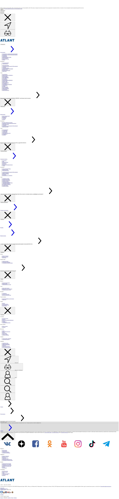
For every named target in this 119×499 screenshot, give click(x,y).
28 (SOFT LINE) (4, 81)
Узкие (3, 161)
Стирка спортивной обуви (6, 168)
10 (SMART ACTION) (5, 178)
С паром (3, 165)
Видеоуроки (4, 257)
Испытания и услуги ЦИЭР (6, 464)
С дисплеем (4, 67)
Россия (12, 497)
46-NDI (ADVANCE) (5, 88)
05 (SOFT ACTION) (5, 186)
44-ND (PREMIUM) (5, 77)
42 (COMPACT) (4, 83)
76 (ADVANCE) (4, 132)
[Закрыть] (7, 17)
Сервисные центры (5, 261)
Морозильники (3, 106)
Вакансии (3, 327)
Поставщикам (4, 305)
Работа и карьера (5, 326)
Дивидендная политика (6, 346)
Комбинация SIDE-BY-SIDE (6, 57)
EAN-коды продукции (5, 294)
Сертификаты (4, 293)
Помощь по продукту (5, 456)
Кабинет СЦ (4, 299)
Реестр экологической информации (7, 320)
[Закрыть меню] (7, 102)
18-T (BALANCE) (5, 185)
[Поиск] (7, 381)
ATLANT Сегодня (5, 318)
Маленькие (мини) (5, 162)
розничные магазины (64, 432)
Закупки (3, 303)
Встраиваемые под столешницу (7, 175)
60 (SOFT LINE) (4, 76)
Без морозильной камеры (6, 70)
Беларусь (1, 497)
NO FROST (4, 117)
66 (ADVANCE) (4, 79)
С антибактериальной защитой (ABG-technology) (10, 66)
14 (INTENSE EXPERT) (6, 183)
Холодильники (3, 44)
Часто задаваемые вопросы (6, 347)
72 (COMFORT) (4, 130)
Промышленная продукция (6, 284)
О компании (2, 314)
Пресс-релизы (4, 333)
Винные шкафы (4, 283)
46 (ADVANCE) (4, 74)
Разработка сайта (3, 489)
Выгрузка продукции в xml (6, 295)
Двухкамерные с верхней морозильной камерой (9, 54)
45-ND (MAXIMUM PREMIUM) (7, 80)
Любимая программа (5, 173)
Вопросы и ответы (5, 256)
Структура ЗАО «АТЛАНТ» (6, 338)
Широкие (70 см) (5, 69)
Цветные (3, 59)
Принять (2, 9)
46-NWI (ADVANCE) (5, 90)
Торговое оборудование (6, 282)
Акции (3, 330)
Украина (15, 497)
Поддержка (2, 252)
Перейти (1, 430)
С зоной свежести (5, 63)
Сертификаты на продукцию (6, 465)
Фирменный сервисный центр (7, 459)
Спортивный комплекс (6, 339)
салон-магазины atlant (48, 432)
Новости (3, 332)
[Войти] (7, 396)
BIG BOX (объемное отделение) (7, 122)
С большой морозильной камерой (7, 68)
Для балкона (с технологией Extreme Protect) (9, 123)
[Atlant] (7, 43)
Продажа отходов (5, 304)
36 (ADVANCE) (4, 89)
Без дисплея (4, 174)
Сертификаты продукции (6, 322)
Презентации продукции (6, 331)
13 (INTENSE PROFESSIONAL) (7, 182)
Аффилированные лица (6, 344)
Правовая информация (4, 488)
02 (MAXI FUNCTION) (6, 179)
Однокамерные (4, 56)
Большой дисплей (5, 169)
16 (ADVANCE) (4, 85)
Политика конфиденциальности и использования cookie (13, 8)
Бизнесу (2, 279)
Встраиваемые (4, 55)
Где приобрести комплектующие (7, 460)
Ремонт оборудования (5, 288)
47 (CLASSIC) (4, 78)
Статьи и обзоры (5, 334)
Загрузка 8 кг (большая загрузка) (7, 164)
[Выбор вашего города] (7, 25)
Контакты (3, 319)
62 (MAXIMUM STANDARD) (7, 84)
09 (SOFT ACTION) (5, 181)
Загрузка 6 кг (4, 163)
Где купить (2, 219)
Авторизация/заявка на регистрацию (8, 298)
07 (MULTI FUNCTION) (6, 180)
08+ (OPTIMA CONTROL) (6, 184)
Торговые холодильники (4, 202)
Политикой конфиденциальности (105, 486)
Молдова (9, 497)
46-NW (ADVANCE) (5, 82)
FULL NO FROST (5, 58)
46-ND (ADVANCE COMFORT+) (7, 75)
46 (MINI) (3, 86)
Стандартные (4, 160)
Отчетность (4, 345)
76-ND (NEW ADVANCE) (6, 133)
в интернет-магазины (55, 432)
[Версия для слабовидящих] (7, 33)
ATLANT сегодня (5, 471)
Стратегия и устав (5, 343)
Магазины (1, 227)
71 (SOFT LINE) (4, 131)
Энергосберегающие (5, 65)
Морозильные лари (5, 126)
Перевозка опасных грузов (6, 289)
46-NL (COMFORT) (5, 87)
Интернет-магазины (3, 235)
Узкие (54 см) (4, 71)
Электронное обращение (6, 262)
